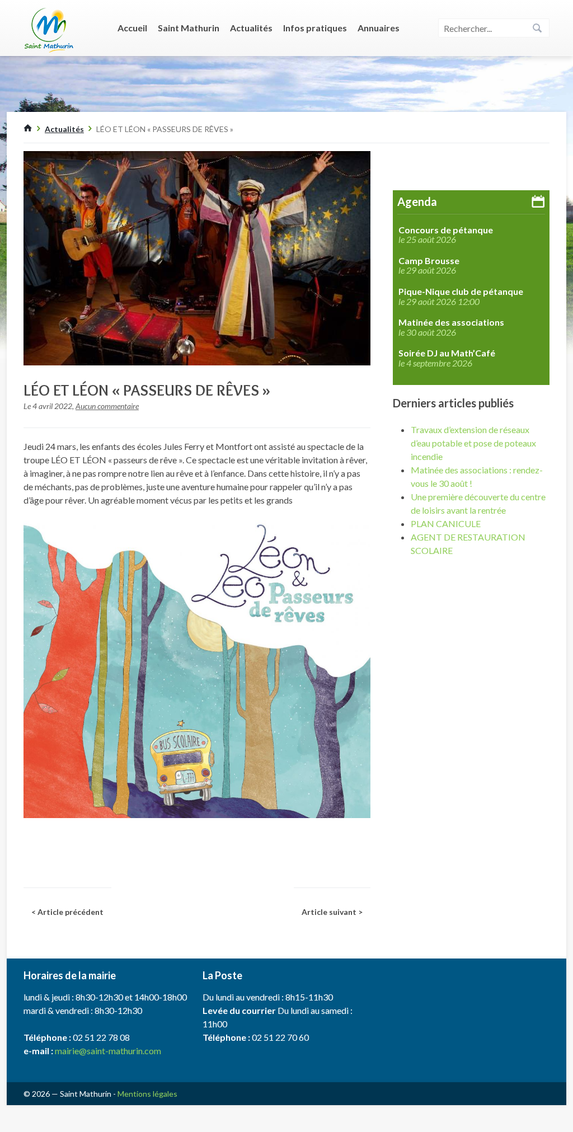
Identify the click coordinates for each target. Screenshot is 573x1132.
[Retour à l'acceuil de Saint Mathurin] (28, 129)
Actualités (251, 27)
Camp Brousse (428, 261)
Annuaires (379, 27)
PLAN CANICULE (446, 523)
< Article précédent (67, 912)
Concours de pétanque (445, 230)
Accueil (132, 27)
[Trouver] (537, 28)
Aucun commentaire (107, 406)
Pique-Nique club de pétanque (460, 291)
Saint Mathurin (188, 27)
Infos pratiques (315, 27)
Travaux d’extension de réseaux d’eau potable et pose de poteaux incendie (473, 443)
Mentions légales (147, 1093)
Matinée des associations (451, 322)
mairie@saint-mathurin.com (108, 1050)
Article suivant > (332, 912)
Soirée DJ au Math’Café (446, 353)
